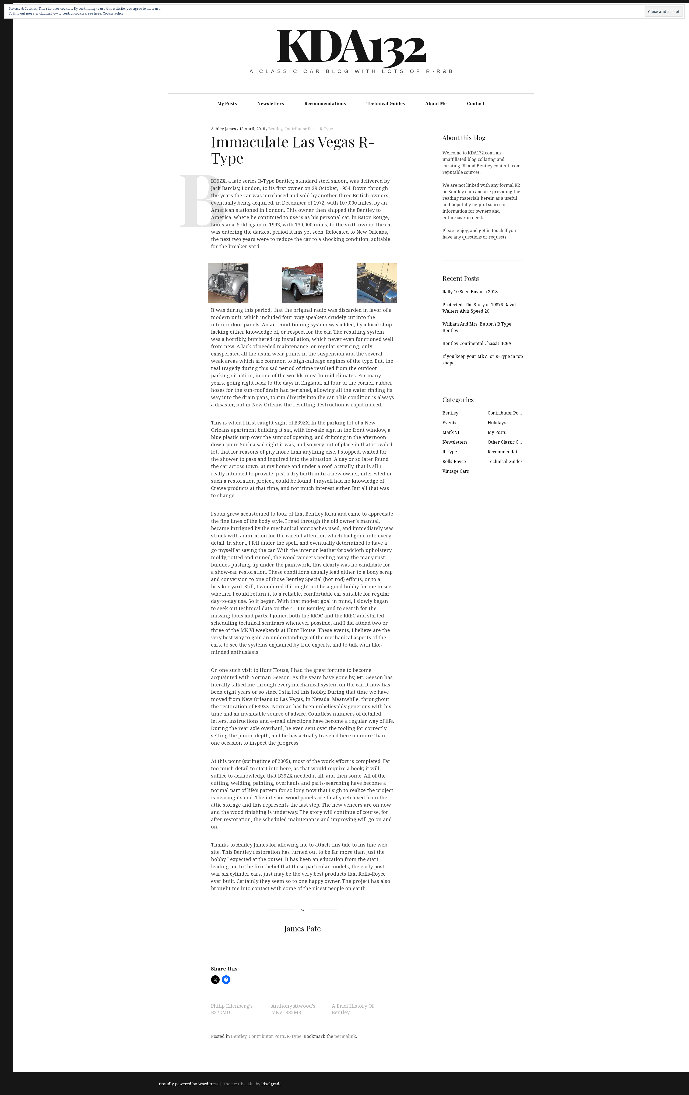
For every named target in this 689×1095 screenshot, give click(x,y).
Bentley (275, 128)
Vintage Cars (455, 471)
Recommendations (325, 103)
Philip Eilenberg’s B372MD (232, 1009)
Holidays (497, 423)
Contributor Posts (301, 128)
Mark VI (450, 432)
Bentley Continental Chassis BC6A (476, 343)
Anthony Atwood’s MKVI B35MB (293, 1009)
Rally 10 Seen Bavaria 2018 (470, 292)
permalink (345, 1036)
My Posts (227, 103)
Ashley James (224, 128)
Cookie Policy (113, 13)
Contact (475, 103)
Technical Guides (385, 103)
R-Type (326, 128)
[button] (226, 282)
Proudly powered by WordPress (189, 1083)
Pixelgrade (271, 1083)
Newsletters (270, 103)
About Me (436, 103)
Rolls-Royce (454, 461)
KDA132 (350, 43)
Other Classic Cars (506, 442)
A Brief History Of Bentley (353, 1009)
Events (449, 423)
